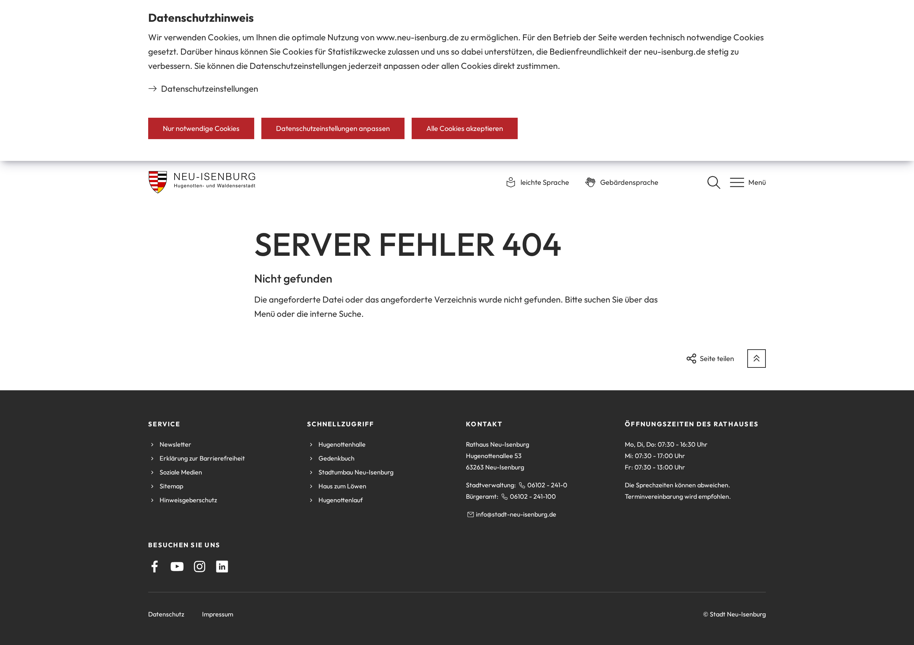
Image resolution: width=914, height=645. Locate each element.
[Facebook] (154, 566)
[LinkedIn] (222, 566)
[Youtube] (177, 566)
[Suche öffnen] (714, 182)
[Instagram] (199, 566)
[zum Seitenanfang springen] (756, 358)
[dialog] (457, 80)
